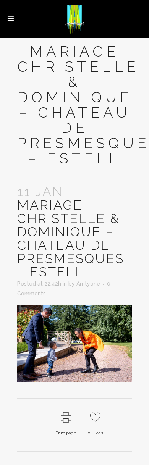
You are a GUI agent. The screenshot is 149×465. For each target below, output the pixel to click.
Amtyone (88, 284)
